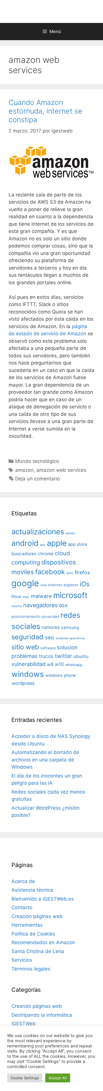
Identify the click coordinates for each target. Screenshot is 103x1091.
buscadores (23, 553)
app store (77, 544)
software (48, 648)
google (25, 583)
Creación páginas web (37, 916)
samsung (70, 627)
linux (16, 596)
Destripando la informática (41, 1015)
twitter (63, 655)
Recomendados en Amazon (43, 942)
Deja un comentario (37, 479)
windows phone (60, 675)
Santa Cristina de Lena (37, 951)
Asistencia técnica (32, 890)
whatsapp (73, 665)
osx (63, 605)
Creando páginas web (36, 1006)
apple (57, 543)
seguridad (27, 637)
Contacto (21, 907)
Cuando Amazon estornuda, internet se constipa (45, 111)
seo (49, 637)
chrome (46, 553)
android (24, 543)
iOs (85, 584)
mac (26, 597)
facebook (50, 572)
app (42, 545)
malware (41, 596)
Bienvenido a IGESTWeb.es (42, 899)
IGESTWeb (23, 1023)
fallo (69, 573)
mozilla (16, 606)
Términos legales (30, 969)
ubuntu (81, 656)
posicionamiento (26, 616)
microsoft (70, 595)
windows (27, 674)
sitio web (25, 647)
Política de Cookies (33, 934)
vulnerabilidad (28, 664)
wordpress (22, 683)
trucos (46, 656)
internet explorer (63, 584)
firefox (82, 572)
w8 (50, 664)
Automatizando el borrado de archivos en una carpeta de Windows (45, 759)
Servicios (21, 960)
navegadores (40, 605)
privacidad (50, 617)
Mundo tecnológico (37, 461)
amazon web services (61, 470)
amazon (24, 470)
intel (43, 585)
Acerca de (23, 881)
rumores (51, 627)
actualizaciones (37, 531)
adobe (70, 533)
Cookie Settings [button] (25, 1078)
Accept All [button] (58, 1078)
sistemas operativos (70, 638)
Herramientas (27, 925)
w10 (59, 664)
